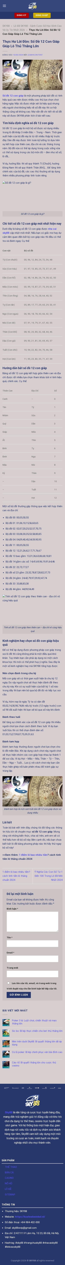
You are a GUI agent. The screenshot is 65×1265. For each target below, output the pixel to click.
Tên (9, 937)
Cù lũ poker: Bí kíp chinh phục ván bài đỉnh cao (37, 1052)
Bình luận (12, 909)
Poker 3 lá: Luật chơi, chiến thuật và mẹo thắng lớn (34, 1022)
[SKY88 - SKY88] (32, 6)
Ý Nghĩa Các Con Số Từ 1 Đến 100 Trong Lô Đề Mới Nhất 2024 (48, 875)
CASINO (9, 1177)
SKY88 (6, 25)
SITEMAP (10, 1194)
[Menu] (4, 6)
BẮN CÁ (9, 1172)
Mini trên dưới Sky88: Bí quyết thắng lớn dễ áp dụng (37, 1043)
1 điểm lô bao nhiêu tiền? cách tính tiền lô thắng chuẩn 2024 (16, 875)
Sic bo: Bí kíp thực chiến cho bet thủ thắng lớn (37, 1031)
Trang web (12, 968)
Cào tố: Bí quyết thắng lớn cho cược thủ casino (34, 1064)
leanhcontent (35, 55)
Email (10, 952)
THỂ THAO (11, 1166)
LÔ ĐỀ (8, 1189)
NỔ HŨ (8, 1183)
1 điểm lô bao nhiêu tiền (33, 854)
